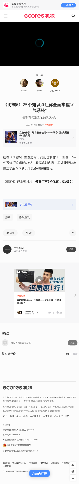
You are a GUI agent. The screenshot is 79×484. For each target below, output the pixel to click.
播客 (25, 416)
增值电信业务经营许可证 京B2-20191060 (18, 430)
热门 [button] (68, 353)
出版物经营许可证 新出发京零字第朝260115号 (20, 451)
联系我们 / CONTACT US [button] (14, 463)
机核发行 (58, 416)
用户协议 (44, 463)
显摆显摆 (21, 296)
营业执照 (6, 425)
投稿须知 (33, 463)
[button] (39, 138)
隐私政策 (55, 463)
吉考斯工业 (35, 416)
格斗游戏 (24, 217)
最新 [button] (75, 353)
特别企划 (49, 124)
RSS (67, 416)
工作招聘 (7, 466)
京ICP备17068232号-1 (11, 434)
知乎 (5, 416)
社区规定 (66, 463)
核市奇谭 (47, 416)
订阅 (71, 249)
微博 (12, 416)
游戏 (8, 217)
